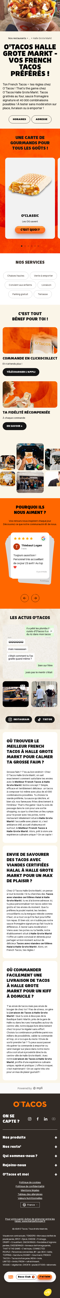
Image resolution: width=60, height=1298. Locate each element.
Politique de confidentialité (30, 1186)
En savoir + (14, 426)
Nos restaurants (17, 38)
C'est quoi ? (30, 230)
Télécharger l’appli (21, 372)
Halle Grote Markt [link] (42, 38)
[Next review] (35, 598)
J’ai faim (44, 1276)
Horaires (19, 119)
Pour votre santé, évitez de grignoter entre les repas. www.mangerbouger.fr (30, 1220)
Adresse (41, 119)
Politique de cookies (30, 1182)
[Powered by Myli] (37, 1088)
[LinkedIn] (45, 1119)
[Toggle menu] (10, 1277)
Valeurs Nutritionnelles (30, 1198)
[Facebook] (37, 1119)
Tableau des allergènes (30, 1194)
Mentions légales (30, 1190)
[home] (30, 1104)
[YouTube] (53, 1119)
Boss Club (24, 1276)
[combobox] (30, 1204)
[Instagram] (29, 1119)
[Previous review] (25, 598)
